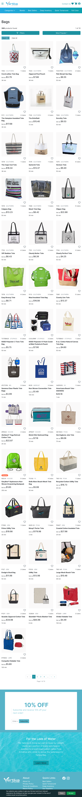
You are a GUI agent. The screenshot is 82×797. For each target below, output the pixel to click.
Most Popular (61, 33)
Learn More (41, 763)
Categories (9, 10)
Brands (22, 10)
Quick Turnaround (61, 10)
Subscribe (24, 721)
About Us (26, 781)
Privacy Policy (28, 784)
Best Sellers (32, 10)
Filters (22, 33)
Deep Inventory (46, 10)
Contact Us (66, 4)
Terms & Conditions (30, 786)
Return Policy (28, 789)
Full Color (75, 10)
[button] (3, 4)
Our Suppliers (47, 789)
